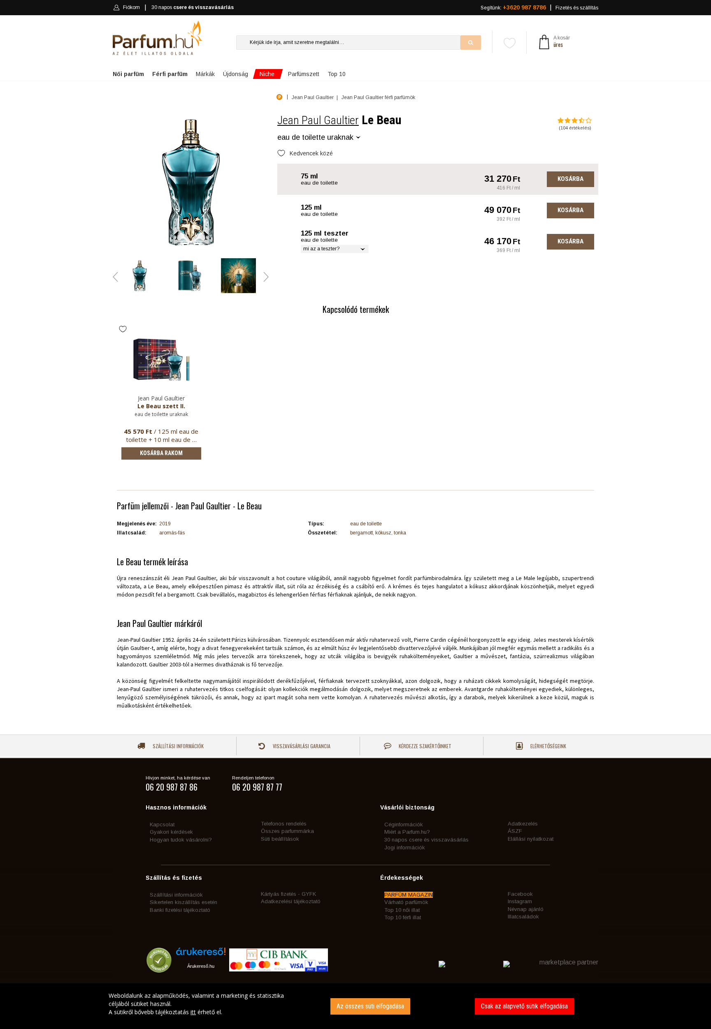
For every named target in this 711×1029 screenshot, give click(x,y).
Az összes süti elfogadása (370, 1006)
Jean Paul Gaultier (318, 120)
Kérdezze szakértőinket (424, 745)
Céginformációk (403, 824)
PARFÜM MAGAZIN (408, 895)
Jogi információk (404, 847)
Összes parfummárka (287, 831)
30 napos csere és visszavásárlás (426, 840)
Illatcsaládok (523, 916)
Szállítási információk (177, 745)
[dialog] (355, 1006)
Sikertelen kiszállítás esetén (183, 902)
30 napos (192, 7)
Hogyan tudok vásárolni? (181, 840)
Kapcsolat (162, 824)
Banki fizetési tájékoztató (180, 910)
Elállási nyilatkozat (530, 839)
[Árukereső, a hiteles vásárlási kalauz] (159, 968)
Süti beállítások (280, 839)
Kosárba (570, 179)
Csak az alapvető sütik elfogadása (524, 1006)
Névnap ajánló (526, 909)
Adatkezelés (523, 824)
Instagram (520, 901)
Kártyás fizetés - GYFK (288, 894)
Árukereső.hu (200, 966)
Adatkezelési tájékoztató (291, 901)
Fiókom (131, 7)
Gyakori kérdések (171, 832)
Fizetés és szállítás (576, 8)
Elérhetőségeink (547, 745)
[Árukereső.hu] (200, 954)
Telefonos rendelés (284, 824)
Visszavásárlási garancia (301, 745)
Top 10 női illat (402, 910)
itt (193, 1012)
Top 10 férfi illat (402, 917)
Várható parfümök (406, 902)
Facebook (520, 894)
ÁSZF (515, 831)
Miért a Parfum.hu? (407, 832)
